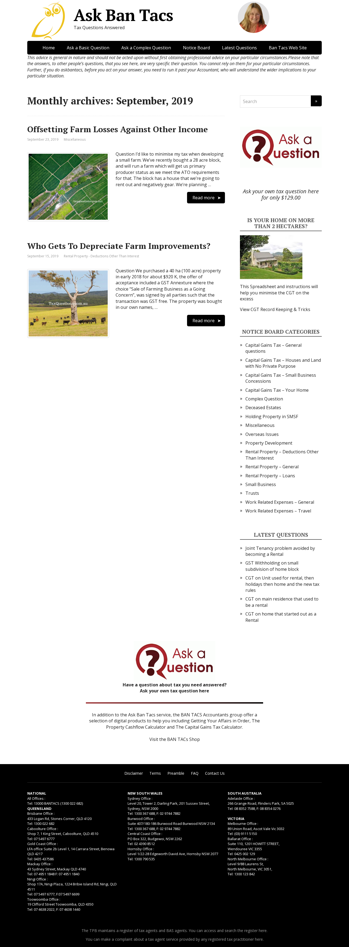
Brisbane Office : (41, 813)
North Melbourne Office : (248, 858)
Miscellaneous (75, 139)
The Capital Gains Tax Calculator (209, 727)
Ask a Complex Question (146, 48)
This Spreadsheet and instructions (275, 286)
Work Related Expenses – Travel (278, 511)
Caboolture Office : (42, 828)
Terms (155, 773)
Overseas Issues (262, 434)
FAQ (194, 773)
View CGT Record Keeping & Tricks (275, 309)
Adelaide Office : (241, 798)
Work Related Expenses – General (279, 502)
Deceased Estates (263, 408)
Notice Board (196, 48)
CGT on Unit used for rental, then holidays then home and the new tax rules (282, 584)
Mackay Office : (39, 863)
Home (49, 48)
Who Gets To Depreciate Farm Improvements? (118, 245)
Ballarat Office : (240, 838)
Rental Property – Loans (270, 476)
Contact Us (215, 773)
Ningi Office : (37, 879)
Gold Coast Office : (42, 843)
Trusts (252, 493)
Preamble (175, 773)
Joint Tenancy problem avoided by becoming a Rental (280, 551)
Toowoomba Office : (43, 899)
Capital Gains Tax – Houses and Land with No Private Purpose (283, 363)
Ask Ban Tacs (123, 15)
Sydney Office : (140, 798)
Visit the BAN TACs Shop (174, 739)
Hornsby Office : (141, 848)
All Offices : (36, 798)
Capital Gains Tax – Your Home (277, 390)
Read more (203, 198)
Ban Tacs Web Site (288, 48)
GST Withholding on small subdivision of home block (272, 566)
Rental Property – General (272, 467)
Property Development (268, 443)
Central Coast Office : (145, 833)
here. (263, 930)
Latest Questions (239, 48)
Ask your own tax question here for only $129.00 (281, 194)
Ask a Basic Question (88, 48)
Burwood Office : (141, 818)
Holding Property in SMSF (271, 417)
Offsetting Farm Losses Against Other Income (117, 129)
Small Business (260, 484)
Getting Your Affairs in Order (220, 721)
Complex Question (264, 399)
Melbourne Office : (243, 823)
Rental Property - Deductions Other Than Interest (101, 256)
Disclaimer (133, 773)
